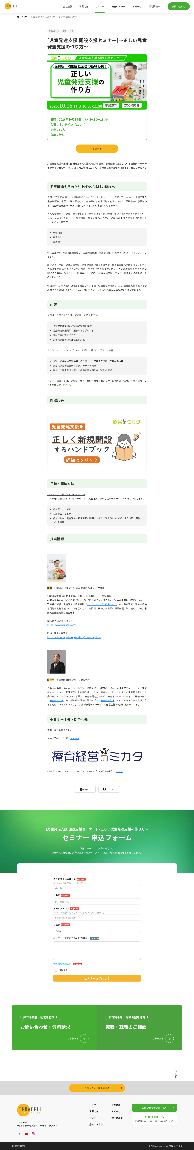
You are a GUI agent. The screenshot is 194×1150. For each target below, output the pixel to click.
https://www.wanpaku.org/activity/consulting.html (74, 637)
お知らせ (116, 1111)
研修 (71, 31)
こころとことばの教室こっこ (102, 604)
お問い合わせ (178, 6)
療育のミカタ (54, 31)
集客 (64, 31)
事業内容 (93, 1111)
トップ (92, 1105)
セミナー (93, 1118)
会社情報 (116, 1105)
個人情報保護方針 (18, 1146)
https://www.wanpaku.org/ (61, 624)
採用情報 (116, 1118)
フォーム (74, 738)
